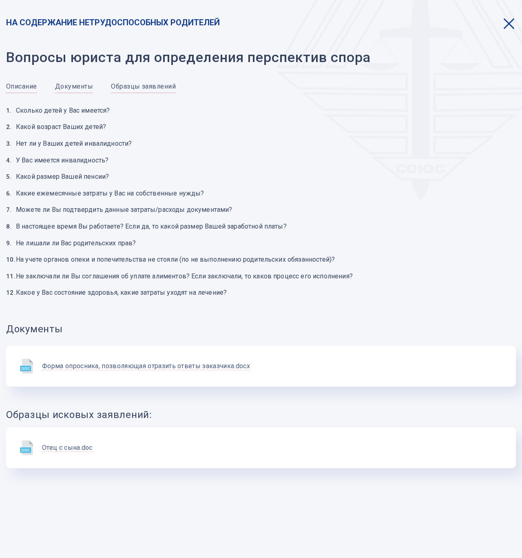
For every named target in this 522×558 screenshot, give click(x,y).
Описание (21, 86)
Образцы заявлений (143, 86)
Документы (74, 86)
